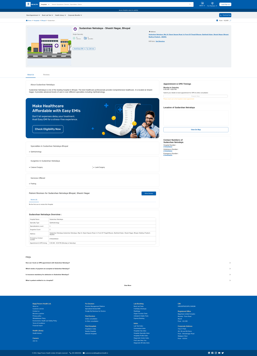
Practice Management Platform (95, 306)
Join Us (35, 341)
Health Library (59, 15)
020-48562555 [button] (76, 353)
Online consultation (91, 319)
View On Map (196, 129)
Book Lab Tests (138, 306)
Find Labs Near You (140, 340)
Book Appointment (32, 15)
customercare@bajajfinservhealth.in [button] (96, 353)
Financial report (38, 325)
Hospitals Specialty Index (142, 333)
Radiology (137, 311)
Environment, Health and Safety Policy (45, 321)
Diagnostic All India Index (142, 343)
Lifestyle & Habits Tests (141, 316)
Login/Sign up (225, 4)
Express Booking (139, 318)
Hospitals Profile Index (141, 335)
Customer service (38, 308)
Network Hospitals (91, 333)
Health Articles (37, 333)
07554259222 (167, 147)
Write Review (149, 193)
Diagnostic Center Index (141, 338)
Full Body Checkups (140, 308)
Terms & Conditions (39, 323)
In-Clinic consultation (91, 321)
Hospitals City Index (140, 331)
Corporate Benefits (74, 15)
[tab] (31, 75)
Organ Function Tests (140, 313)
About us (35, 306)
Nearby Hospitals (90, 331)
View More (127, 285)
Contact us (36, 311)
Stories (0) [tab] (34, 199)
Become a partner (38, 313)
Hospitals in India (90, 329)
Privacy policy (37, 316)
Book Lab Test (46, 15)
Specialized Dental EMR (92, 308)
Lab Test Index (138, 326)
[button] (230, 20)
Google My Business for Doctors (95, 311)
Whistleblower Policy (39, 318)
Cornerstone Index (140, 328)
